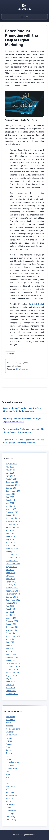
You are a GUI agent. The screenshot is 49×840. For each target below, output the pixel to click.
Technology (11, 804)
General (9, 753)
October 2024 (12, 524)
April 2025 (10, 506)
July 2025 (10, 497)
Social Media (11, 795)
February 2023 (12, 585)
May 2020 (10, 684)
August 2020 (11, 675)
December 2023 (13, 554)
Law (7, 771)
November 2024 (13, 521)
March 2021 (11, 654)
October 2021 (11, 633)
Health (8, 756)
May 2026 (10, 473)
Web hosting (11, 819)
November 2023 (13, 557)
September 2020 (13, 672)
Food (8, 747)
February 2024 (12, 548)
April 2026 (10, 476)
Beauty (8, 723)
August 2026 (11, 464)
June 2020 (10, 681)
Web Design (11, 816)
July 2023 (10, 569)
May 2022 (10, 612)
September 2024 (13, 527)
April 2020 (10, 687)
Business (9, 726)
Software (9, 798)
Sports (8, 801)
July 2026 (10, 467)
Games (9, 750)
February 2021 (12, 657)
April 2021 (10, 651)
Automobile (10, 720)
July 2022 (10, 606)
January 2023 (12, 588)
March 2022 (11, 618)
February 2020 (12, 693)
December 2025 (13, 482)
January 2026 (12, 479)
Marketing (10, 774)
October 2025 (12, 488)
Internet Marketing (13, 768)
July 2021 (10, 642)
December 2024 (13, 518)
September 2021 (13, 636)
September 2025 (13, 491)
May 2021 (10, 648)
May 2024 (10, 539)
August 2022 (11, 603)
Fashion (9, 738)
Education (10, 732)
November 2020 (13, 666)
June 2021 (10, 645)
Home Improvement (14, 762)
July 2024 (10, 533)
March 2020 (11, 691)
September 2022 (13, 600)
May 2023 (10, 576)
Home (8, 759)
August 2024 (11, 530)
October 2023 (12, 560)
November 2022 (13, 594)
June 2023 (10, 572)
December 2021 (12, 627)
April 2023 (10, 579)
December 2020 (13, 663)
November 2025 (13, 485)
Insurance (10, 765)
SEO (7, 789)
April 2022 (10, 615)
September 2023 (13, 563)
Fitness (9, 744)
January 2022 (12, 624)
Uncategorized (12, 813)
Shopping (10, 792)
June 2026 (10, 470)
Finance (9, 741)
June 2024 (10, 536)
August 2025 (11, 494)
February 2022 (12, 621)
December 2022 (13, 591)
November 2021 (12, 630)
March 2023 (11, 582)
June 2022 (10, 609)
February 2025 (12, 512)
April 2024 (10, 542)
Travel (8, 807)
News (8, 777)
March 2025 (11, 509)
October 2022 (12, 597)
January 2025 (12, 515)
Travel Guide (11, 810)
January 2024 (12, 551)
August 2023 (11, 567)
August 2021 (11, 639)
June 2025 (10, 500)
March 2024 (11, 545)
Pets (7, 783)
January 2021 (11, 660)
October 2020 (12, 669)
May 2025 (10, 503)
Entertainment (11, 735)
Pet (7, 780)
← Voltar (10, 354)
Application (10, 717)
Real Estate (10, 786)
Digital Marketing (22, 369)
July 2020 (10, 678)
